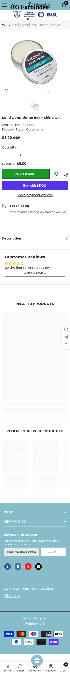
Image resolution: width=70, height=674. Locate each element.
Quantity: (9, 147)
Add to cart (25, 174)
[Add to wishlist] (56, 174)
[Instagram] (18, 566)
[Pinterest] (28, 566)
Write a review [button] (35, 273)
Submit (53, 552)
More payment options (35, 195)
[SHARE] (64, 175)
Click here (12, 595)
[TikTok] (38, 566)
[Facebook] (7, 566)
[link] (35, 404)
